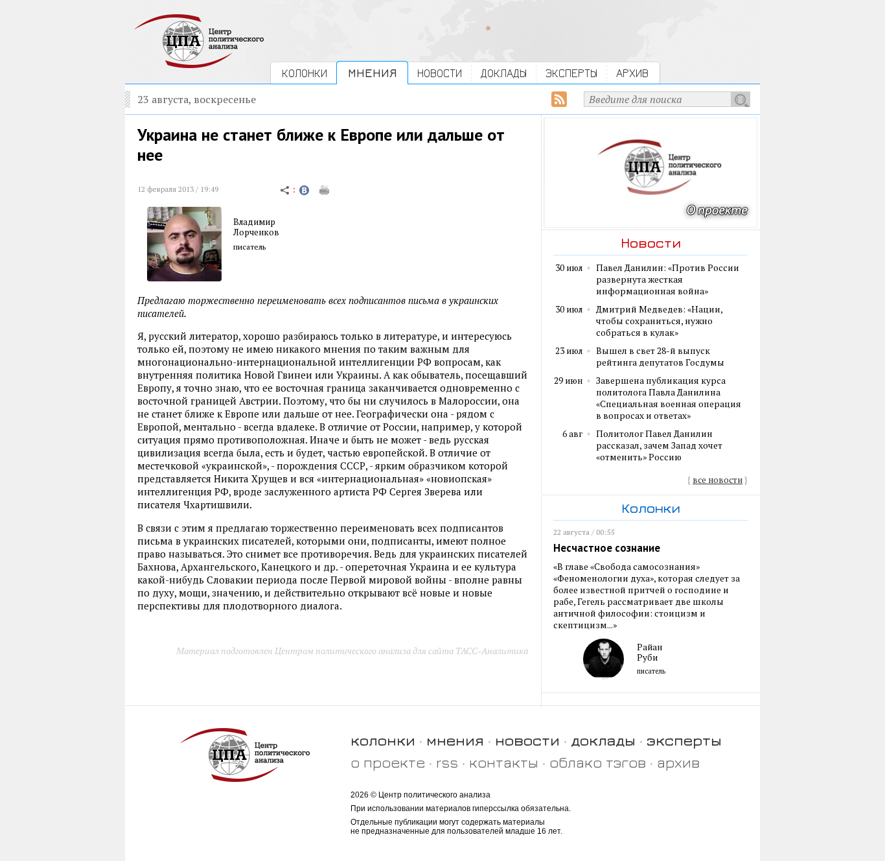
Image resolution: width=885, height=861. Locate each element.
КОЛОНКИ (304, 73)
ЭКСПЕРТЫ (571, 73)
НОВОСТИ (439, 73)
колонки (383, 740)
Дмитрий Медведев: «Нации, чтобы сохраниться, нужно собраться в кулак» (659, 320)
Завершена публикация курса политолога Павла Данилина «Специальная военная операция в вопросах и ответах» (668, 398)
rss (447, 762)
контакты (503, 762)
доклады (603, 740)
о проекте (388, 762)
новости (527, 740)
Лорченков (256, 232)
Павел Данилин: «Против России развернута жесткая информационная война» (667, 279)
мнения (455, 740)
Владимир (254, 222)
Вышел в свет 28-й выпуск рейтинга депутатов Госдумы (660, 356)
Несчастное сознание (606, 547)
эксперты (684, 740)
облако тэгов (597, 762)
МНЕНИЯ (372, 73)
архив (678, 762)
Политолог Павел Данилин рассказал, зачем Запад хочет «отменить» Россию (659, 445)
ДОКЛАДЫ (504, 73)
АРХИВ (632, 73)
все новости (717, 480)
